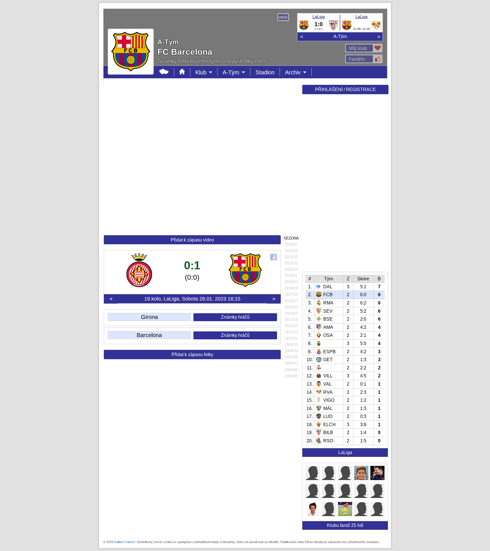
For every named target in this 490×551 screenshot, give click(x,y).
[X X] (313, 478)
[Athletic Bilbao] (333, 29)
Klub (206, 72)
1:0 (318, 24)
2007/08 (291, 357)
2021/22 (291, 269)
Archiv (298, 72)
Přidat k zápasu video (192, 239)
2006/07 (291, 363)
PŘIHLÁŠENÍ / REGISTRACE (345, 89)
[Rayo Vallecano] (376, 29)
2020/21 (291, 276)
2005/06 (291, 370)
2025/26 (291, 251)
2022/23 (291, 263)
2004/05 (291, 376)
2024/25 (291, 257)
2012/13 (291, 326)
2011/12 (291, 332)
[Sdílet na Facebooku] (273, 257)
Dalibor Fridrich (124, 542)
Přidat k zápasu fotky (192, 354)
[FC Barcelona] (304, 29)
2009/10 (291, 344)
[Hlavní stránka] (164, 72)
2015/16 (291, 307)
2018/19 (291, 288)
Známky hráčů (235, 317)
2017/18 (291, 294)
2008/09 (291, 351)
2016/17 (291, 301)
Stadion (264, 72)
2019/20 (291, 282)
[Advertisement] (344, 185)
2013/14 (291, 319)
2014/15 (291, 313)
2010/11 (291, 338)
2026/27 (291, 244)
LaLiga (318, 16)
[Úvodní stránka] (182, 72)
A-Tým (340, 36)
